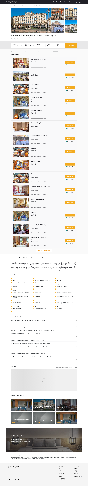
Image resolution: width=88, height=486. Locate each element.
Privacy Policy (61, 475)
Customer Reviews (62, 471)
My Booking (64, 1)
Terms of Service (62, 473)
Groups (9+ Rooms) (57, 1)
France (20, 5)
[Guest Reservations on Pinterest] (15, 479)
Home (12, 5)
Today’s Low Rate (70, 65)
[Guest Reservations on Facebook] (7, 479)
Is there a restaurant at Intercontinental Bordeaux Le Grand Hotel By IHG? (28, 337)
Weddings (76, 473)
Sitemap (60, 476)
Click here (33, 458)
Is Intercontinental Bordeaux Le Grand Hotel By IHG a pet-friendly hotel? (27, 340)
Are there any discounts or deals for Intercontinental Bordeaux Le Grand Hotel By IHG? (31, 356)
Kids (58, 44)
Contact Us (76, 468)
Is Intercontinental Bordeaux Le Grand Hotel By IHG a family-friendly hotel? (28, 353)
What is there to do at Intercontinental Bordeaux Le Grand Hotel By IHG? (28, 350)
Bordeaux (24, 5)
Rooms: (38, 44)
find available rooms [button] (44, 250)
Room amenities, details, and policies (38, 67)
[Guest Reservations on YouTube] (18, 479)
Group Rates (76, 471)
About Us (60, 468)
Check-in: (14, 44)
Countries (16, 5)
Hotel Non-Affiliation (63, 479)
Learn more (55, 51)
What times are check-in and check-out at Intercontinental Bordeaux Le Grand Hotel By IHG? (32, 330)
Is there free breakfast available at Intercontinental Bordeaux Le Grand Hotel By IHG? (30, 343)
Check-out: (27, 44)
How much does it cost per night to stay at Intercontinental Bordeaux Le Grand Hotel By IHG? (32, 327)
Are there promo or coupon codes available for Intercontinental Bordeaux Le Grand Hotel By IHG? (33, 360)
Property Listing (62, 478)
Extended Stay (76, 475)
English (70, 1)
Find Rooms (71, 45)
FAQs (60, 470)
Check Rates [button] (70, 62)
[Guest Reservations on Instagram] (12, 479)
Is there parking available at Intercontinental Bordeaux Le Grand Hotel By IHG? (29, 347)
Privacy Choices (77, 476)
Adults (48, 44)
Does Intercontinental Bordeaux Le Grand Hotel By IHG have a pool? (26, 333)
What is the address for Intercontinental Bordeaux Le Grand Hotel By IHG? (28, 320)
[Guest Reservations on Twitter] (9, 479)
